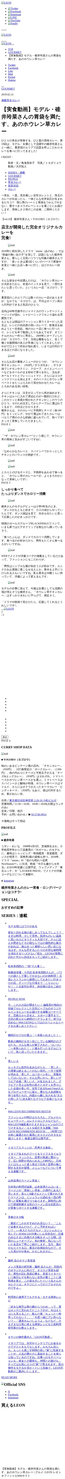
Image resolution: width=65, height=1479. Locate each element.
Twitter (12, 65)
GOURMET (15, 52)
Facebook (13, 68)
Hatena (12, 80)
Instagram (9, 880)
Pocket (11, 77)
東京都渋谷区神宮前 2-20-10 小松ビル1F (32, 800)
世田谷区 (13, 185)
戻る (5, 737)
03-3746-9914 (38, 814)
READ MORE (9, 1377)
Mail (10, 74)
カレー (12, 189)
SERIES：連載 (16, 172)
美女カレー (10, 100)
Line (10, 71)
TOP (10, 49)
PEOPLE (13, 179)
